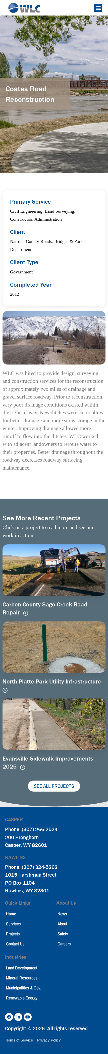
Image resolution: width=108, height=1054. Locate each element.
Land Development (21, 968)
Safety (63, 934)
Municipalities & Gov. (23, 988)
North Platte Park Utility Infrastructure (52, 681)
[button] (98, 8)
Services (13, 924)
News (62, 914)
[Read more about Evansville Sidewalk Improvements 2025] (22, 767)
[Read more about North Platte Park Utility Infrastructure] (5, 690)
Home (11, 914)
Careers (64, 944)
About (62, 924)
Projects (13, 934)
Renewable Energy (21, 998)
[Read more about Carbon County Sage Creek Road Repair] (25, 613)
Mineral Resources (21, 978)
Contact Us (15, 944)
